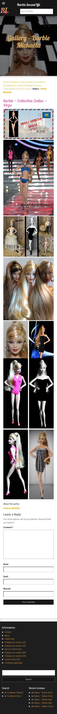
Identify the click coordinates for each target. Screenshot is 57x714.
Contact (8, 632)
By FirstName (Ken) (13, 696)
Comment (8, 527)
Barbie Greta (47, 692)
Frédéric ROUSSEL (11, 508)
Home (5, 82)
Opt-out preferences (13, 649)
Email (5, 576)
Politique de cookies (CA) (15, 656)
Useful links (9, 639)
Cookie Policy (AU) (12, 659)
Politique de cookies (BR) (15, 652)
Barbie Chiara (47, 706)
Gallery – (38, 692)
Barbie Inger (47, 699)
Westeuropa (25, 89)
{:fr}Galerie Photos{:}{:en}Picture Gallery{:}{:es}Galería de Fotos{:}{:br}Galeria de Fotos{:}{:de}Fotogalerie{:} (24, 85)
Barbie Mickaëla (33, 41)
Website (7, 589)
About (7, 635)
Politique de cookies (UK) (15, 646)
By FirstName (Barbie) (14, 692)
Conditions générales (14, 663)
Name (5, 564)
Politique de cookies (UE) (15, 642)
